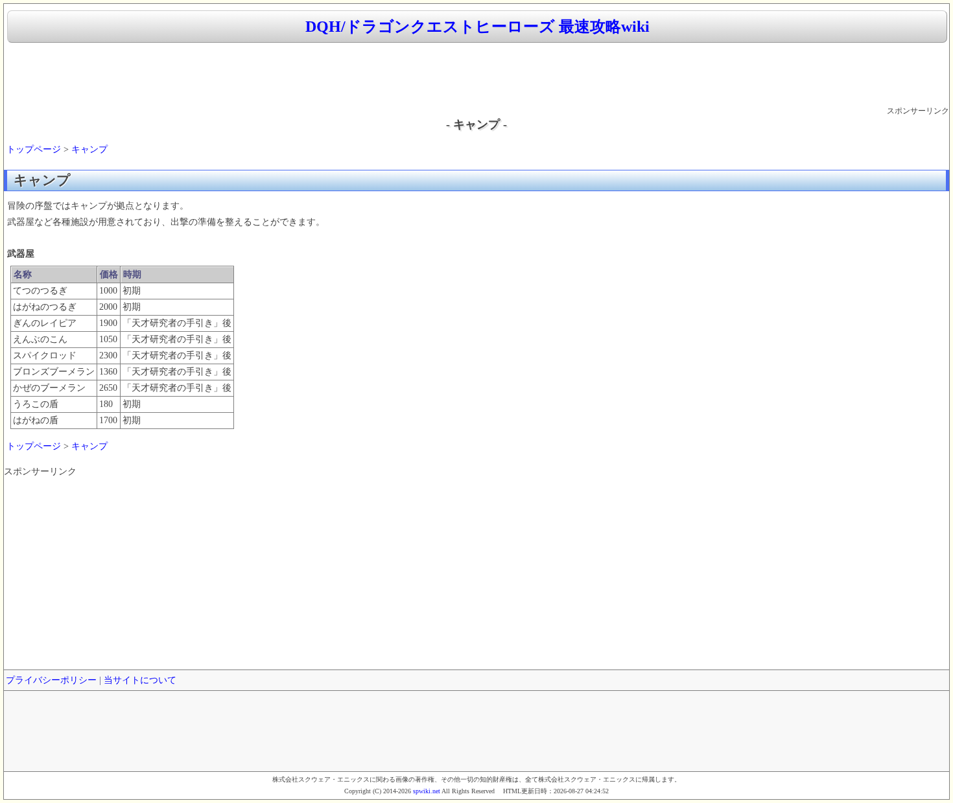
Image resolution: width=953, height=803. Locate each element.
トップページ (33, 149)
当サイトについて (140, 680)
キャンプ (89, 149)
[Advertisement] (476, 75)
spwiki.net (426, 791)
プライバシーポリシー (51, 680)
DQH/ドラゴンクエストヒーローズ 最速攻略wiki (477, 26)
